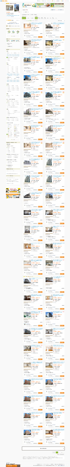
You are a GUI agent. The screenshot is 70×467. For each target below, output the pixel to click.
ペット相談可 (10, 134)
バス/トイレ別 (17, 124)
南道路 (16, 128)
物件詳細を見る (35, 105)
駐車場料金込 (16, 57)
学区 (18, 41)
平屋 (16, 134)
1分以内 (13, 102)
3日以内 (9, 150)
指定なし (9, 85)
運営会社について (39, 464)
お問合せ (40, 105)
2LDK (17, 68)
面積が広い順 (45, 18)
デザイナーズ (17, 131)
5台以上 (18, 120)
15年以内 (18, 88)
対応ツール (17, 23)
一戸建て (17, 33)
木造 (8, 110)
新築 (17, 85)
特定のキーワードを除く (10, 183)
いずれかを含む (16, 179)
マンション (13, 33)
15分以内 (9, 105)
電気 (16, 127)
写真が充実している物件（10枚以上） (13, 161)
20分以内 (13, 105)
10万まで (16, 54)
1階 (12, 95)
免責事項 (52, 464)
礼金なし (9, 60)
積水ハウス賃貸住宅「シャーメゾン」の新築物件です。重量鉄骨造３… (57, 40)
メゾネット (10, 131)
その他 (17, 72)
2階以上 (18, 95)
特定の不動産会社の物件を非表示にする (12, 173)
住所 (9, 41)
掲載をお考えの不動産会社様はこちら (60, 464)
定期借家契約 (16, 157)
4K (8, 71)
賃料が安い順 (39, 18)
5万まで (10, 54)
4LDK (17, 71)
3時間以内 (14, 147)
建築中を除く (9, 91)
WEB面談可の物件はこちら (11, 23)
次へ (62, 452)
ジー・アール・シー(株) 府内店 (29, 35)
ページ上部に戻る (68, 465)
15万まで (18, 54)
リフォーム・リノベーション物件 (13, 137)
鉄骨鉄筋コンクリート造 (11, 113)
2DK (12, 68)
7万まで (13, 54)
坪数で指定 (18, 77)
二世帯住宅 (13, 72)
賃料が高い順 (36, 18)
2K (8, 68)
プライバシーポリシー (46, 464)
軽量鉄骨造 (15, 110)
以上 (8, 80)
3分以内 (18, 102)
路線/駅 (14, 41)
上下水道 (10, 127)
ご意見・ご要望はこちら (61, 465)
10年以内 (13, 88)
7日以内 (14, 150)
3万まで (8, 54)
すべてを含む (9, 179)
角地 (9, 128)
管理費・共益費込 (10, 57)
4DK (12, 71)
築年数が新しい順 (42, 18)
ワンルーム (9, 65)
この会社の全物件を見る (29, 37)
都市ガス (10, 124)
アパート (9, 33)
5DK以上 (9, 72)
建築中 (13, 85)
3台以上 (9, 120)
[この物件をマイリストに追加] (30, 23)
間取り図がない (10, 157)
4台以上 (13, 120)
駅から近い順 (53, 18)
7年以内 (9, 88)
